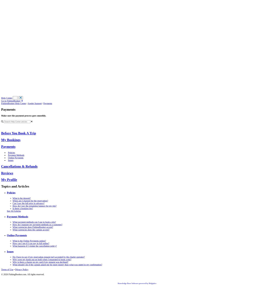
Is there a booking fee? (23, 208)
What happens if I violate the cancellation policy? (35, 246)
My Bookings (10, 140)
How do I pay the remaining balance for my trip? (35, 206)
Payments (47, 103)
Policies (11, 152)
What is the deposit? (22, 198)
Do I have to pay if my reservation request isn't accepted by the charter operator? (49, 257)
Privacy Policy (21, 269)
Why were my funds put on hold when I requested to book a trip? (42, 259)
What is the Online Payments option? (29, 241)
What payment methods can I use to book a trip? (34, 222)
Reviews (7, 173)
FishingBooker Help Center (13, 103)
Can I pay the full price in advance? (29, 203)
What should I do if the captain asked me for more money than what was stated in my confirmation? (57, 264)
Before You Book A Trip (18, 133)
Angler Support (35, 103)
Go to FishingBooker (11, 101)
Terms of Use (7, 269)
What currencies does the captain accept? (31, 230)
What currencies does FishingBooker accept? (33, 227)
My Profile (9, 179)
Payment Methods (16, 155)
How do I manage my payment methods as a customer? (37, 224)
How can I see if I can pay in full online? (31, 243)
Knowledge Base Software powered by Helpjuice (137, 283)
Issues (10, 160)
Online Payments (15, 158)
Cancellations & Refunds (19, 166)
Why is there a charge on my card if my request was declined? (40, 262)
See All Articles (14, 211)
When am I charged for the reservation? (30, 201)
